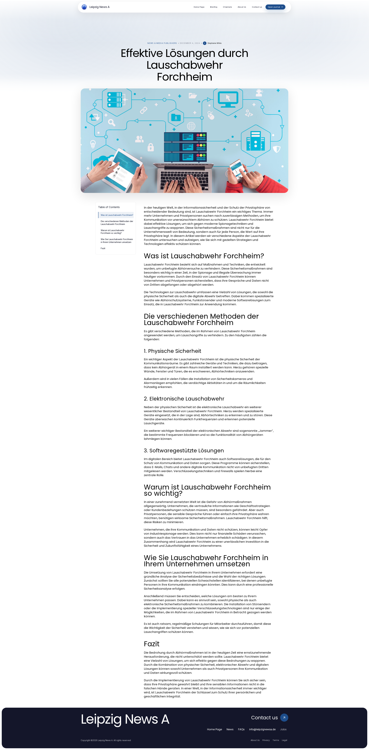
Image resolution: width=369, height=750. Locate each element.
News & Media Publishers (162, 43)
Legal (284, 740)
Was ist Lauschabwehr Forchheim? (117, 215)
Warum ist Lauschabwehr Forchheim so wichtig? (112, 231)
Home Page (214, 729)
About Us (255, 740)
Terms (276, 740)
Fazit (103, 248)
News (230, 729)
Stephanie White (215, 43)
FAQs (241, 729)
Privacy (266, 740)
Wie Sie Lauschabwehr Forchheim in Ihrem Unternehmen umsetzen (117, 240)
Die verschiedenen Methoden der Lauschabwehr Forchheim (117, 222)
